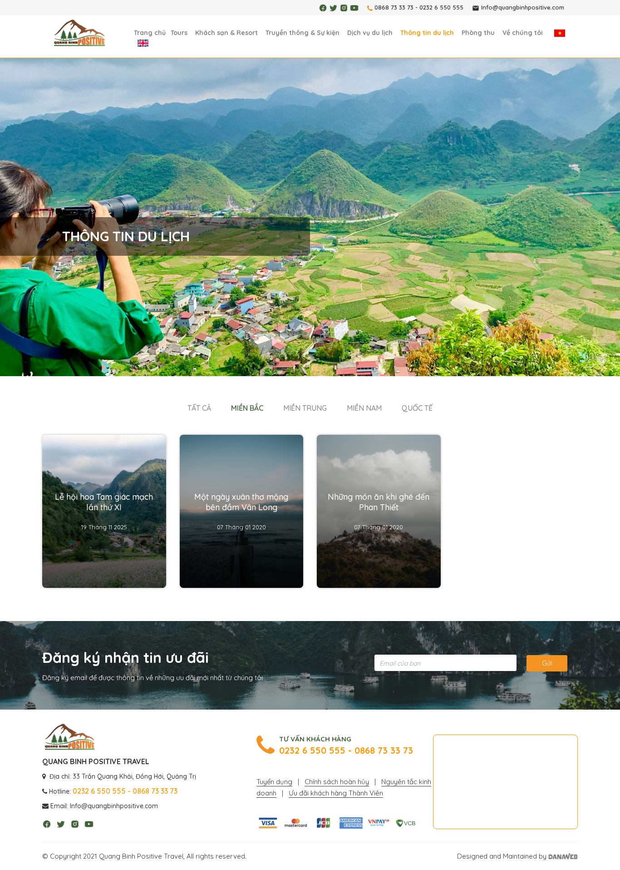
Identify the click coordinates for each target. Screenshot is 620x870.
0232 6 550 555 (441, 7)
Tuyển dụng (274, 781)
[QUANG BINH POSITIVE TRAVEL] (79, 33)
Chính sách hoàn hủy (337, 781)
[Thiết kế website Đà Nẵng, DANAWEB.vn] (563, 856)
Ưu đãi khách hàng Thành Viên (336, 793)
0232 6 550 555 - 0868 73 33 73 (346, 750)
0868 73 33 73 (393, 7)
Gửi (547, 663)
